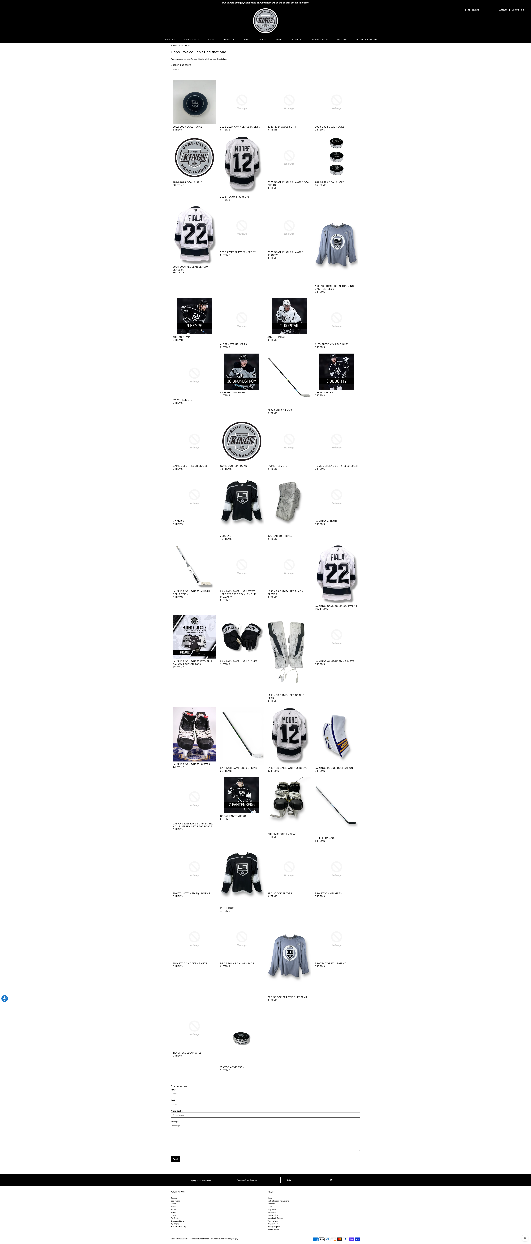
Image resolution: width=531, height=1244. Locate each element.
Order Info (272, 1212)
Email (173, 1100)
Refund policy (273, 1230)
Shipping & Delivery (275, 1218)
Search (270, 1198)
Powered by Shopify (230, 1239)
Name (173, 1090)
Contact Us (272, 1204)
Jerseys (169, 39)
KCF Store (342, 39)
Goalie (278, 39)
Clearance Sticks (319, 39)
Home (173, 45)
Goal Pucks (190, 39)
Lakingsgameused (191, 1239)
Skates (262, 39)
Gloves (246, 39)
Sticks (211, 39)
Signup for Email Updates (201, 1180)
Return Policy (273, 1215)
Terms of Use (273, 1221)
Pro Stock (296, 39)
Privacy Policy (273, 1224)
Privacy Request (274, 1227)
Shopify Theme (204, 1239)
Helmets (227, 39)
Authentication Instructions (278, 1201)
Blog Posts (272, 1209)
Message (175, 1122)
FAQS (270, 1207)
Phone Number (177, 1111)
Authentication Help (367, 39)
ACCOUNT (503, 10)
